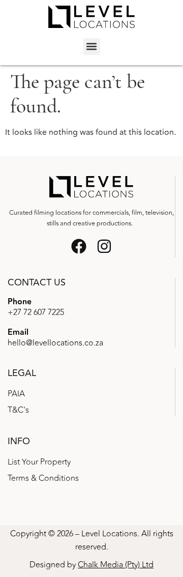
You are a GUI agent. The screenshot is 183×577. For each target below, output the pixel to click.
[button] (91, 46)
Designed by (91, 565)
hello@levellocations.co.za (55, 343)
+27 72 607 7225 (36, 312)
